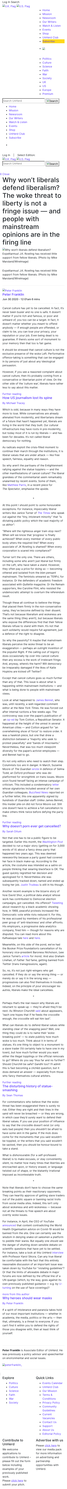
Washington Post (52, 841)
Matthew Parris (16, 485)
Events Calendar (52, 1383)
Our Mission (49, 1390)
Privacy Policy (51, 1402)
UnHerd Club (50, 37)
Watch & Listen (51, 25)
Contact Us (49, 1422)
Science (47, 66)
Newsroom (49, 18)
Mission (47, 14)
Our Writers (49, 21)
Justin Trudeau (30, 884)
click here (17, 1480)
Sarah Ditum (11, 831)
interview (57, 1252)
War (44, 74)
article (25, 956)
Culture (46, 62)
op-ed (10, 719)
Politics (46, 58)
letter (55, 784)
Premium (47, 93)
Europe (46, 89)
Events (46, 29)
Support (47, 1426)
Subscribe (48, 41)
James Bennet (44, 700)
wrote (35, 769)
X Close (4, 174)
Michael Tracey (13, 403)
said (37, 1010)
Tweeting (57, 902)
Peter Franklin (13, 294)
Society (47, 78)
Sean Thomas (12, 1095)
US (44, 86)
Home (46, 10)
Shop (45, 33)
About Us (48, 1429)
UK (44, 82)
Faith (45, 70)
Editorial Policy (51, 1433)
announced (9, 1225)
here (25, 938)
